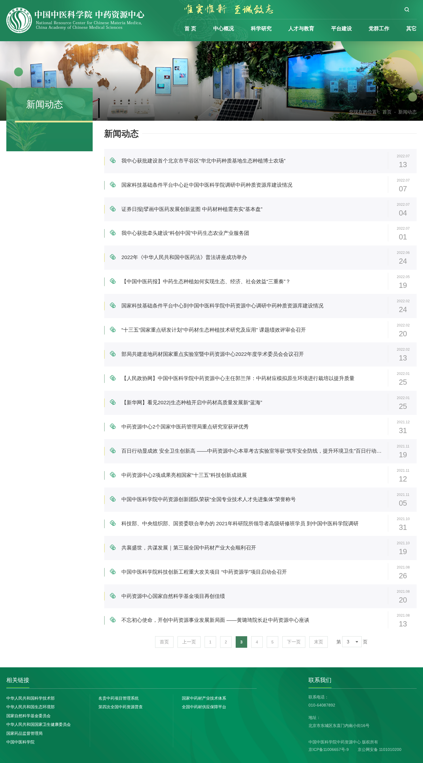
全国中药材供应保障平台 (204, 707)
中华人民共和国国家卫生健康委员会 (38, 724)
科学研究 (261, 28)
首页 (387, 111)
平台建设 (341, 28)
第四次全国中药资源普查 (120, 707)
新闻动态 (407, 111)
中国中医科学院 (20, 742)
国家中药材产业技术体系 (204, 698)
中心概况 (223, 28)
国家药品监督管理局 (24, 733)
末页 (318, 641)
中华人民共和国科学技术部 (30, 698)
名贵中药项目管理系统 (118, 698)
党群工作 (379, 28)
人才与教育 (301, 28)
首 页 (190, 28)
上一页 (189, 641)
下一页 (294, 641)
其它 (411, 28)
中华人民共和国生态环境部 (30, 707)
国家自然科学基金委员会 (28, 715)
